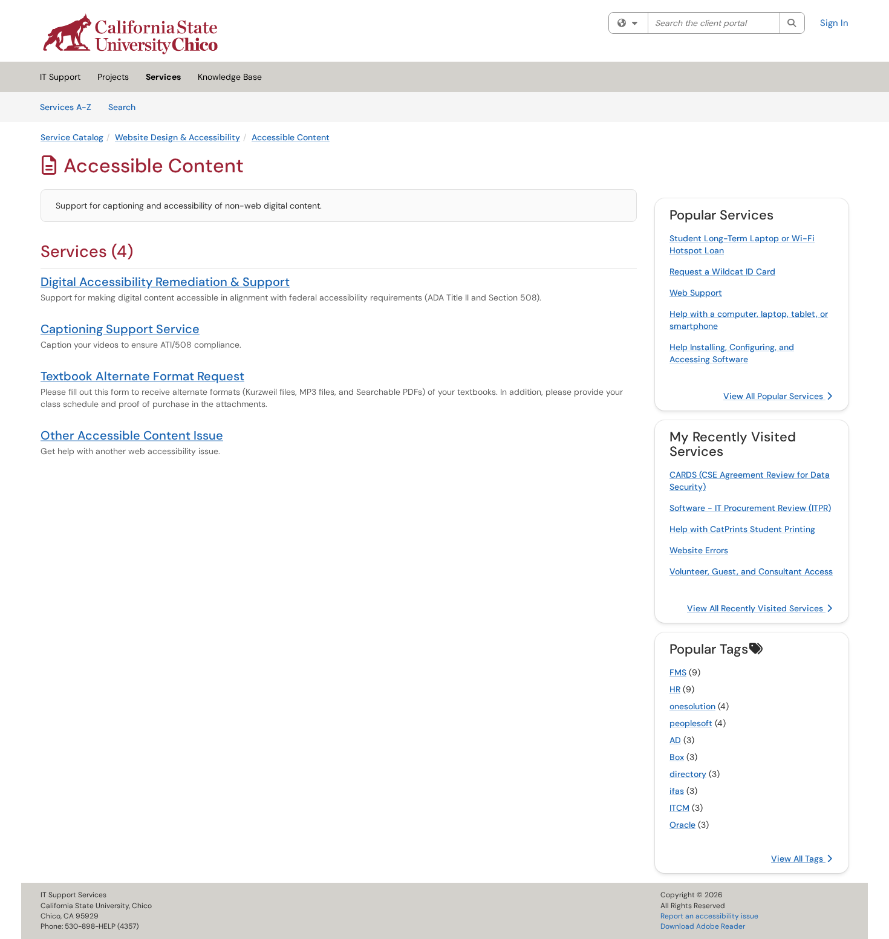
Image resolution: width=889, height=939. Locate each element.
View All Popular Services (774, 396)
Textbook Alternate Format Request (142, 376)
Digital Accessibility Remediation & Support (165, 282)
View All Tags (798, 858)
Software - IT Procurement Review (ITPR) (750, 507)
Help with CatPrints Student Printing (742, 529)
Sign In (834, 23)
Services (163, 76)
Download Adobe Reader (702, 926)
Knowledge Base (230, 76)
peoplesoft (690, 723)
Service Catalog (72, 137)
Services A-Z (65, 107)
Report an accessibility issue (709, 916)
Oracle (682, 824)
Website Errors (698, 550)
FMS (677, 672)
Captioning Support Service (120, 329)
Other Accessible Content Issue (132, 435)
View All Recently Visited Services (756, 608)
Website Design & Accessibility (177, 137)
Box (676, 757)
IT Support (60, 76)
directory (687, 773)
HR (674, 689)
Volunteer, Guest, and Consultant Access (751, 571)
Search (126, 106)
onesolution (692, 706)
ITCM (679, 807)
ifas (676, 790)
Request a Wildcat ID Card (722, 271)
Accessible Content (291, 137)
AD (675, 740)
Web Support (695, 292)
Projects (113, 76)
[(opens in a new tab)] (130, 34)
